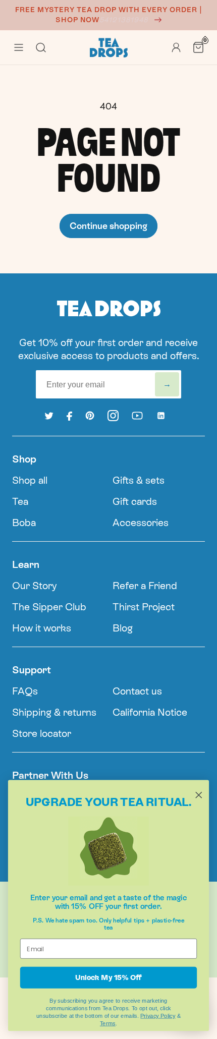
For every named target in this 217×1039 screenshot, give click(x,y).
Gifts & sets (139, 480)
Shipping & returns (54, 712)
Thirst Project (144, 606)
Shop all (29, 480)
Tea (20, 501)
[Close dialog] (199, 795)
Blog (123, 627)
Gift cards (135, 501)
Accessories (141, 522)
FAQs (25, 691)
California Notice (150, 712)
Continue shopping (108, 225)
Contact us (137, 691)
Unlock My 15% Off (108, 977)
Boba (24, 522)
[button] (19, 47)
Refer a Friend (145, 585)
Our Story (34, 585)
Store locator (41, 733)
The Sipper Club (49, 606)
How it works (41, 627)
